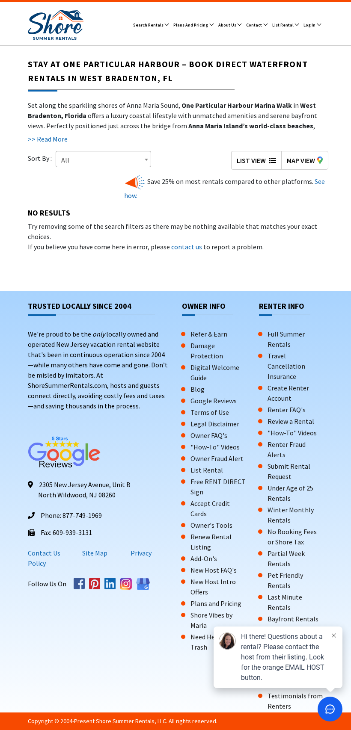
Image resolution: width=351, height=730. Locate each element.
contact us (186, 246)
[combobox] (103, 159)
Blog (197, 389)
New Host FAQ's (213, 570)
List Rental (283, 25)
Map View (301, 160)
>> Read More (48, 139)
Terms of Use (209, 412)
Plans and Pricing (191, 25)
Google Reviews (213, 400)
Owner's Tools (211, 525)
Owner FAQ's (208, 435)
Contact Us (44, 553)
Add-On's (203, 558)
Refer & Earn (208, 334)
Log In (309, 25)
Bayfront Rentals (293, 619)
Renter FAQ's (287, 409)
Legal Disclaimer (214, 424)
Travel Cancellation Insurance (286, 366)
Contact (254, 25)
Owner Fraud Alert (217, 458)
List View (252, 160)
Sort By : (41, 158)
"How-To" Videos (215, 447)
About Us (227, 25)
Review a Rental (291, 421)
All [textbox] (65, 160)
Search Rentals (148, 25)
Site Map (94, 553)
